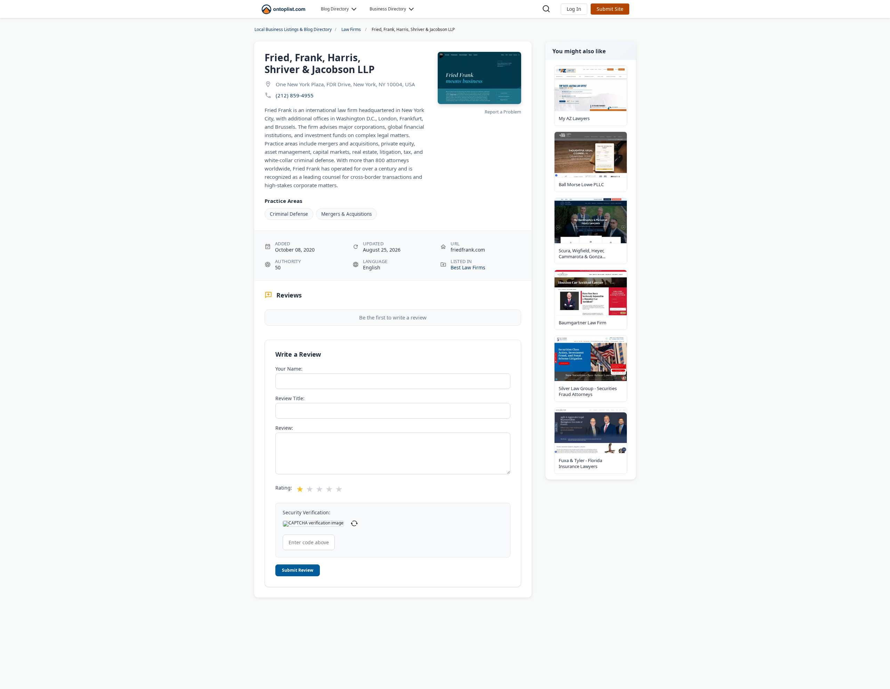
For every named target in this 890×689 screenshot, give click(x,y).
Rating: (283, 487)
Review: (284, 428)
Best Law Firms (468, 267)
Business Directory (388, 9)
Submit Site (610, 9)
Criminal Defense (289, 214)
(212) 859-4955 (295, 95)
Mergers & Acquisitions (346, 214)
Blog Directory (335, 9)
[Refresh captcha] (354, 523)
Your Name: (288, 368)
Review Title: (290, 398)
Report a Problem (503, 112)
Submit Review (297, 570)
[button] (574, 9)
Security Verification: (306, 512)
